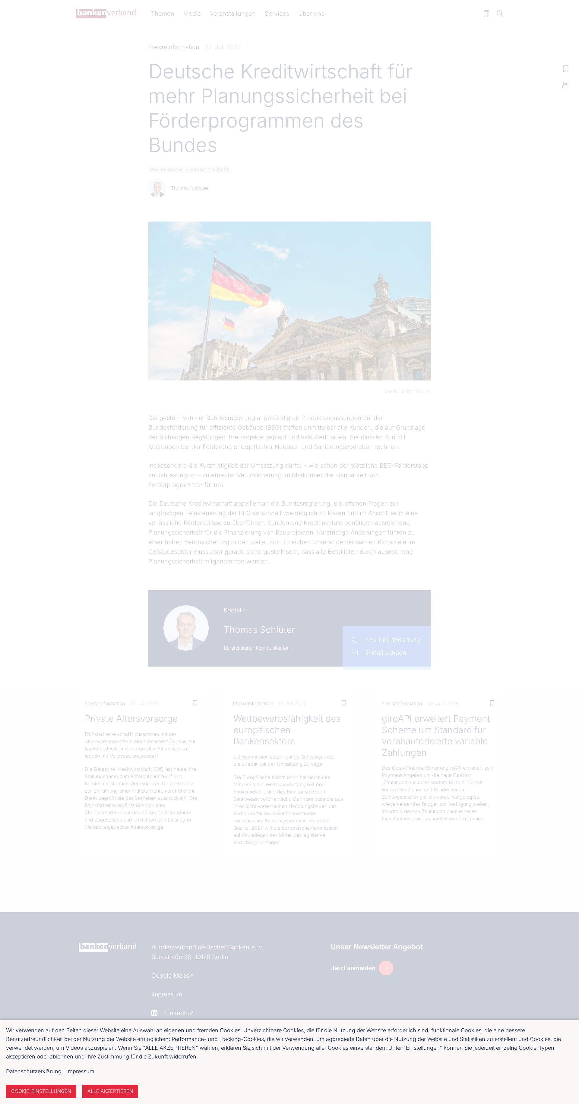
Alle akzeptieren (110, 1091)
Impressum (80, 1071)
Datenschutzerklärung (34, 1071)
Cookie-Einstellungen (41, 1091)
